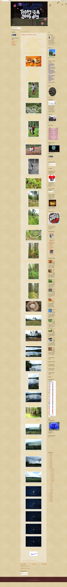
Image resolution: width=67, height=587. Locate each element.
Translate (18, 29)
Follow (49, 159)
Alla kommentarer (24, 574)
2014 (50, 493)
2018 (50, 465)
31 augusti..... (53, 299)
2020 (50, 462)
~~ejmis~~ (51, 246)
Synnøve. (53, 36)
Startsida (34, 564)
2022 (50, 459)
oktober (51, 471)
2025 (50, 455)
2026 (50, 454)
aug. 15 (52, 479)
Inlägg (23, 572)
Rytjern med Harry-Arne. (29, 34)
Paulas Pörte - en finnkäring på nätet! (52, 243)
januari (51, 490)
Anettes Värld (51, 233)
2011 (50, 497)
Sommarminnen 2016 (53, 270)
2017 (50, 466)
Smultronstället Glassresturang (14, 45)
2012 (50, 496)
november (51, 470)
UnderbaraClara (51, 240)
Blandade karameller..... (53, 310)
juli (50, 483)
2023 (50, 458)
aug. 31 (52, 475)
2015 (50, 492)
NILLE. (53, 347)
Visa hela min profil (51, 45)
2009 (50, 500)
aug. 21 (52, 478)
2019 (50, 463)
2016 (50, 467)
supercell (38, 420)
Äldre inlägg (44, 564)
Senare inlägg (23, 564)
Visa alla (54, 255)
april (51, 487)
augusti (51, 474)
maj (50, 486)
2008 (50, 501)
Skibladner (13, 43)
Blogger (38, 580)
